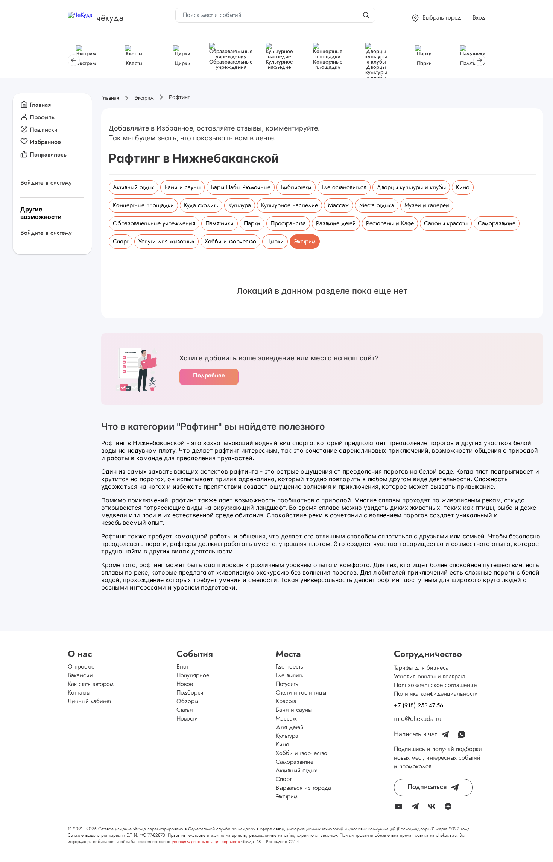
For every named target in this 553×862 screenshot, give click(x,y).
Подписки (44, 130)
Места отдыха (376, 205)
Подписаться (427, 787)
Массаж (338, 205)
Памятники (219, 223)
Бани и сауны (182, 187)
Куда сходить (201, 205)
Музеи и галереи (426, 205)
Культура (239, 205)
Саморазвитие (496, 223)
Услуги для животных (166, 242)
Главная (40, 105)
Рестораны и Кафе (390, 223)
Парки (252, 223)
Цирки (275, 242)
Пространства (288, 223)
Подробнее (209, 375)
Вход (478, 18)
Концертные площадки (143, 205)
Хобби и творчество (230, 242)
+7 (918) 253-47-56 (418, 705)
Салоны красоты (446, 223)
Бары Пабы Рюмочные (240, 187)
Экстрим (305, 242)
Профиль (42, 117)
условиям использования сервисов (206, 841)
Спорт (120, 242)
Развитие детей (336, 223)
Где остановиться (344, 187)
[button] (436, 18)
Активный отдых (133, 187)
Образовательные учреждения (154, 223)
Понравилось (48, 155)
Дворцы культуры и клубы (411, 187)
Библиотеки (296, 187)
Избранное (45, 142)
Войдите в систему (46, 183)
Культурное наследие (289, 205)
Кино (462, 187)
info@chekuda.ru (417, 719)
